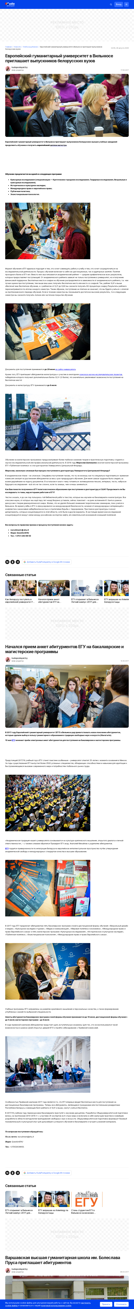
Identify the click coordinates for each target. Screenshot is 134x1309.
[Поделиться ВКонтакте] (7, 562)
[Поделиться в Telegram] (18, 562)
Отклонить (121, 1304)
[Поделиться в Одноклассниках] (12, 562)
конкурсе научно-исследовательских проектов (100, 374)
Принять (106, 1304)
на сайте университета (65, 369)
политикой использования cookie (56, 1305)
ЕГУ (13, 740)
